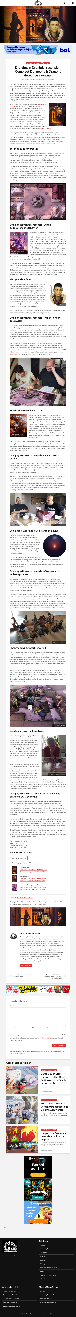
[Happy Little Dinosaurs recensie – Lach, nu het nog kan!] (22, 1139)
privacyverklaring (20, 1053)
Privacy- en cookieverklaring (11, 1298)
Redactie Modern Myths (27, 79)
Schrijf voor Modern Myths (48, 1302)
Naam (12, 1028)
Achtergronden (44, 1264)
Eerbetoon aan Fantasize (10, 1295)
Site (48, 1028)
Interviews (43, 1256)
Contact (42, 1291)
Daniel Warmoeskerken (47, 1091)
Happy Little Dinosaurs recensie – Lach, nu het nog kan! (53, 1136)
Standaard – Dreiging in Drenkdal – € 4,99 (33, 878)
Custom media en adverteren (11, 1306)
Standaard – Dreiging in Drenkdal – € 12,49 (33, 869)
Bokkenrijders (14, 354)
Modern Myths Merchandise (48, 1267)
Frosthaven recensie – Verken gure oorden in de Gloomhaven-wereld (54, 1106)
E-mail (31, 1028)
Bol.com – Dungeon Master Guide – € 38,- (33, 887)
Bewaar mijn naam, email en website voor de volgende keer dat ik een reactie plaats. (39, 1035)
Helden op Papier (45, 128)
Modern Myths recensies (25, 897)
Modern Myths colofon (10, 1291)
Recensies (43, 1245)
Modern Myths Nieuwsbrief (48, 1295)
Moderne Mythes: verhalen (48, 1275)
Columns (42, 1260)
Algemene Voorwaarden (10, 1302)
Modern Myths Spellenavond (34, 63)
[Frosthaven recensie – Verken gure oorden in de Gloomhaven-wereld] (22, 1110)
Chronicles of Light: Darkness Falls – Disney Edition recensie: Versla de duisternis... (54, 1078)
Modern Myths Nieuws (46, 1249)
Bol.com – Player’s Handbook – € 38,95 (32, 889)
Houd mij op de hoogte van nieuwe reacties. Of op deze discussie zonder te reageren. (36, 1039)
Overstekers (48, 144)
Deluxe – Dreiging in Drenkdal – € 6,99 (32, 880)
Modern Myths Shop (46, 1298)
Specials (42, 1271)
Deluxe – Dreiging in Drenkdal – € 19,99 (32, 872)
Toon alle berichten (26, 965)
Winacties (43, 1279)
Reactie (12, 1006)
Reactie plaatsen (50, 79)
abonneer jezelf (47, 1038)
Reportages (46, 63)
